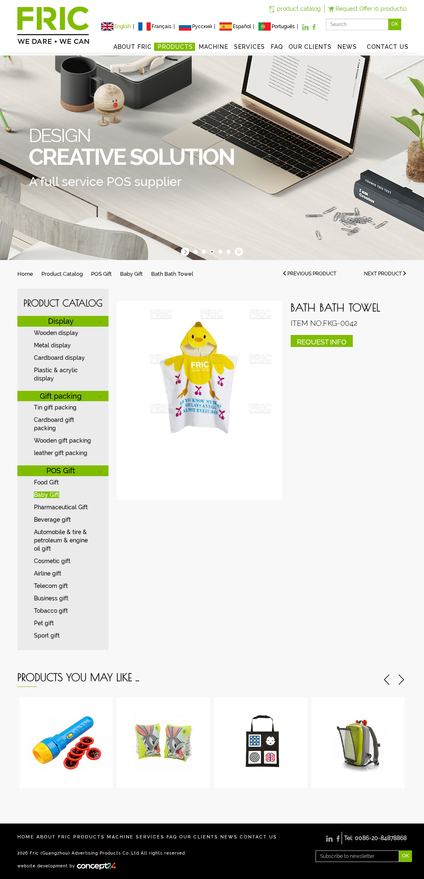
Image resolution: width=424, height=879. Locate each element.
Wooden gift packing (62, 440)
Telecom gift (51, 586)
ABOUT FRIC (132, 46)
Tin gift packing (55, 407)
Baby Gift (131, 274)
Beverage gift (52, 519)
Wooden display (56, 333)
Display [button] (61, 321)
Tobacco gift (51, 610)
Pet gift (44, 623)
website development (42, 866)
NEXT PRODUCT (383, 274)
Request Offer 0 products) (371, 8)
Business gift (51, 598)
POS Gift (101, 274)
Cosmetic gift (52, 561)
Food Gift (46, 482)
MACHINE (213, 46)
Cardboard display (59, 357)
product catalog (299, 8)
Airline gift (47, 573)
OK (394, 24)
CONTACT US (388, 46)
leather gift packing (60, 453)
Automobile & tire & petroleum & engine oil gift (61, 540)
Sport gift (47, 635)
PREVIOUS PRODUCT (311, 274)
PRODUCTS (175, 46)
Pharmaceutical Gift (61, 507)
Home (25, 274)
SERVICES (249, 46)
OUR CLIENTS (310, 46)
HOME (25, 837)
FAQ (277, 46)
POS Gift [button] (60, 470)
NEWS (349, 46)
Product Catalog (62, 274)
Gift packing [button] (61, 396)
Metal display (52, 345)
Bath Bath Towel (172, 274)
